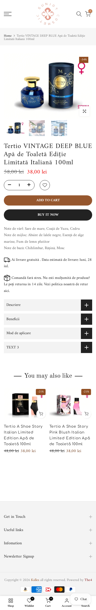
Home (8, 35)
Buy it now (48, 215)
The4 (88, 580)
